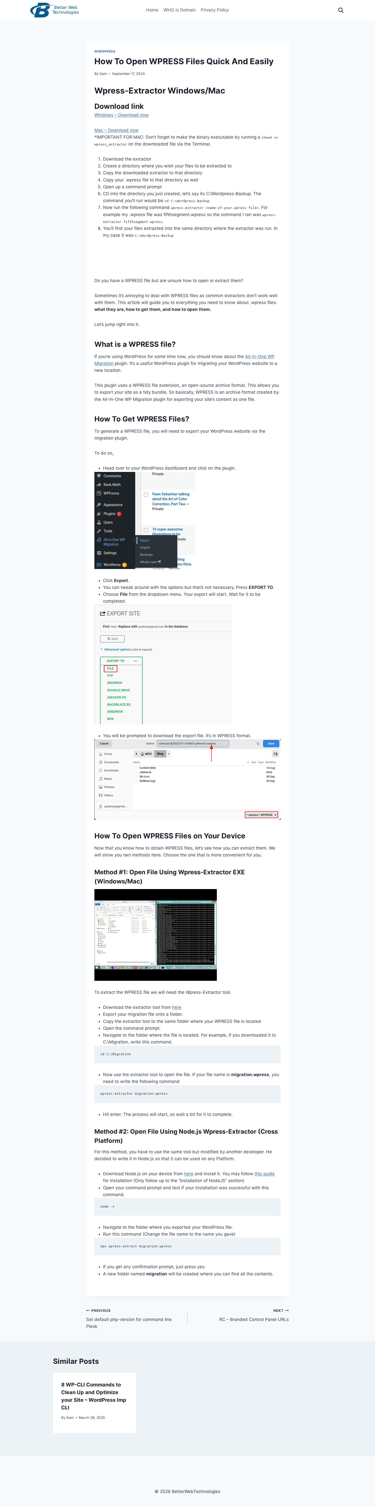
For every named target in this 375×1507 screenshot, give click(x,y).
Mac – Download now (116, 130)
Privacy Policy (215, 9)
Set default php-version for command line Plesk (129, 1318)
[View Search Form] (341, 10)
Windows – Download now (121, 114)
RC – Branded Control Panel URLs (254, 1315)
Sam (103, 74)
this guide (265, 1173)
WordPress (104, 51)
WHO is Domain (180, 9)
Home (152, 9)
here (176, 1007)
